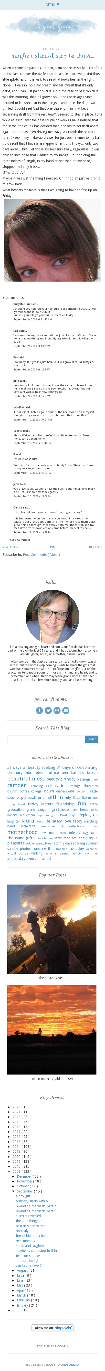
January (23, 1305)
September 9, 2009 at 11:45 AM (32, 319)
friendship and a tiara (32, 1236)
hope (94, 810)
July (20, 1275)
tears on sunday (28, 1256)
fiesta (77, 798)
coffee (24, 791)
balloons (77, 773)
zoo (31, 859)
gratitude (60, 809)
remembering (25, 1241)
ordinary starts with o (32, 1201)
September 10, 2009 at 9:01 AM (32, 419)
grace (94, 804)
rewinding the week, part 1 (36, 1211)
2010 (17, 1166)
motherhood (22, 832)
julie (16, 380)
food (21, 804)
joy (72, 814)
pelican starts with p (31, 1226)
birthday (67, 779)
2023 (17, 1107)
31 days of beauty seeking (31, 767)
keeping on (87, 814)
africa (54, 772)
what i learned (58, 853)
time (51, 849)
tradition (61, 849)
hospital (12, 815)
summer (92, 843)
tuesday (76, 848)
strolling (79, 843)
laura (27, 820)
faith (52, 797)
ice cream (27, 815)
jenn (16, 484)
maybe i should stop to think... (39, 1251)
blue (95, 779)
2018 (17, 1127)
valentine (92, 849)
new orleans (70, 833)
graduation (15, 810)
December (25, 1176)
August (23, 1270)
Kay (15, 357)
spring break (44, 843)
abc (29, 772)
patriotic (41, 838)
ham (75, 810)
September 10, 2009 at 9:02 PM (32, 496)
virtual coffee (17, 853)
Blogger (61, 1345)
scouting (78, 838)
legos (39, 821)
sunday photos (19, 849)
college (36, 791)
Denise (18, 507)
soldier (30, 843)
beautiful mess (26, 778)
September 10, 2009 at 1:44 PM (32, 443)
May (20, 1285)
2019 (17, 1122)
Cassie (17, 430)
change (75, 786)
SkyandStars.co (68, 1364)
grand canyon (37, 810)
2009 (17, 1171)
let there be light (28, 1261)
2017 (17, 1132)
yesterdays (17, 858)
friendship (65, 804)
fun (82, 803)
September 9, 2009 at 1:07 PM (31, 346)
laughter (13, 821)
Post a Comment (19, 539)
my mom (49, 833)
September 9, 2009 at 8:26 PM (31, 396)
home (84, 810)
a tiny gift (23, 1196)
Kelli (16, 330)
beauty (53, 779)
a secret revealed (28, 1216)
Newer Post (11, 547)
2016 (17, 1137)
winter (77, 853)
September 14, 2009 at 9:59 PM (32, 532)
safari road (62, 838)
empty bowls (26, 798)
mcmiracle (28, 826)
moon (94, 826)
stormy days (63, 843)
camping (37, 786)
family (65, 797)
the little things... (28, 1221)
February (24, 1300)
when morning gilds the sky (52, 1079)
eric (41, 797)
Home (53, 547)
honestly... (24, 1231)
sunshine (39, 849)
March (22, 1295)
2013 (17, 1151)
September (25, 1191)
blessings (83, 779)
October (23, 1186)
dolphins (82, 791)
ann (65, 773)
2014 (17, 1147)
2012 (17, 1157)
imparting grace (47, 815)
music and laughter (30, 1246)
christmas (91, 786)
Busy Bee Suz (22, 304)
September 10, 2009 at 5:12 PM (32, 473)
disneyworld (65, 791)
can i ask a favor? (29, 1265)
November (25, 1181)
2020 (17, 1117)
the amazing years (52, 978)
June (20, 1280)
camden (17, 785)
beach (92, 772)
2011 (17, 1161)
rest (50, 838)
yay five (91, 853)
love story (72, 821)
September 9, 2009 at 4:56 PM (31, 369)
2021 (17, 1112)
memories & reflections (62, 826)
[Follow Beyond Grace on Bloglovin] (53, 1330)
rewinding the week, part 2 (36, 1206)
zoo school (43, 859)
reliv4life (18, 407)
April (21, 1290)
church (12, 791)
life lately (53, 821)
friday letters (40, 804)
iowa (63, 815)
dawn (49, 791)
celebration (56, 785)
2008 (17, 1310)
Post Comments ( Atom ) (41, 555)
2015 (17, 1142)
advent (40, 773)
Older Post (94, 547)
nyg (85, 833)
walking (36, 853)
